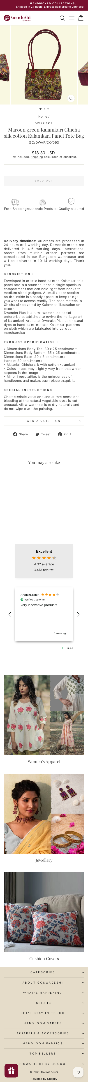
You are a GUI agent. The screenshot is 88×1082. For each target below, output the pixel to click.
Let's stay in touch (43, 1013)
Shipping (37, 157)
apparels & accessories (42, 1033)
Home (42, 116)
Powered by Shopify (44, 1078)
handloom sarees (43, 1023)
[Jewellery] (44, 814)
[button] (10, 614)
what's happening (43, 992)
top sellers (43, 1053)
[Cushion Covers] (44, 912)
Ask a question (44, 421)
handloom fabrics (43, 1043)
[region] (44, 614)
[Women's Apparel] (44, 715)
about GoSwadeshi (43, 982)
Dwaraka (44, 123)
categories (42, 972)
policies (43, 1003)
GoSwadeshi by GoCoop (43, 1064)
